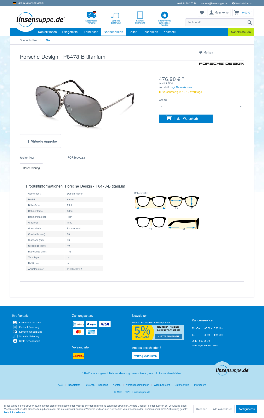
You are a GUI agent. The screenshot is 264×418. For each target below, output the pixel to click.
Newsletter (74, 385)
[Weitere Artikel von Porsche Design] (221, 69)
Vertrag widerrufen (145, 356)
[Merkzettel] (202, 12)
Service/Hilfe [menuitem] (242, 3)
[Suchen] (250, 22)
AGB (60, 385)
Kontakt (117, 385)
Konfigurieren (246, 409)
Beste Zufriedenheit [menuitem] (29, 340)
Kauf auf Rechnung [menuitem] (29, 327)
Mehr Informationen (14, 412)
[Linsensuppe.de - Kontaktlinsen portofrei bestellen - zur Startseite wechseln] (40, 19)
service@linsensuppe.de (214, 3)
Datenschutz (182, 385)
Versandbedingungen (137, 385)
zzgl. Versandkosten (181, 87)
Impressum (199, 385)
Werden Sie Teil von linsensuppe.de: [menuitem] (151, 322)
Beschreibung (31, 168)
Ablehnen (201, 409)
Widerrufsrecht (162, 385)
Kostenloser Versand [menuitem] (30, 322)
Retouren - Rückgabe (96, 385)
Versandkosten (139, 373)
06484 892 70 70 (201, 340)
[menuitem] (220, 22)
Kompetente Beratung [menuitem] (30, 331)
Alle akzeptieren (222, 409)
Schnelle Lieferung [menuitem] (29, 336)
